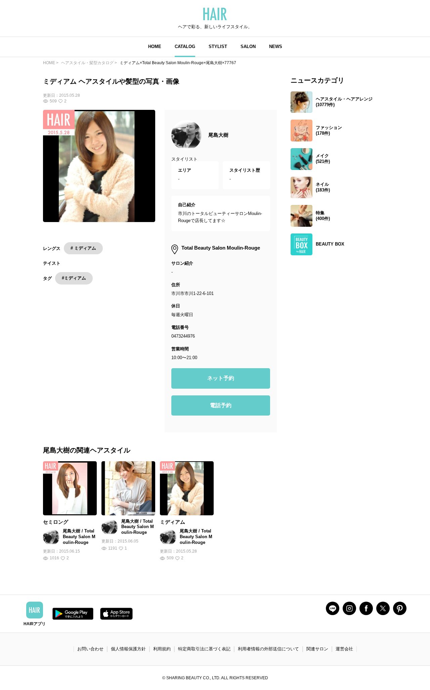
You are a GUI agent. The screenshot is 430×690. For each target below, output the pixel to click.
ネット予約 (220, 378)
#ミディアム (74, 278)
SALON (248, 46)
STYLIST (218, 46)
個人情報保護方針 (128, 648)
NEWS (275, 46)
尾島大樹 (218, 135)
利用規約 (162, 648)
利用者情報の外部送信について (268, 648)
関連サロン (317, 648)
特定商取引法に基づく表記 (204, 648)
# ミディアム (83, 248)
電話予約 (220, 405)
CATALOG (185, 46)
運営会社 (344, 648)
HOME (154, 46)
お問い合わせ (90, 648)
